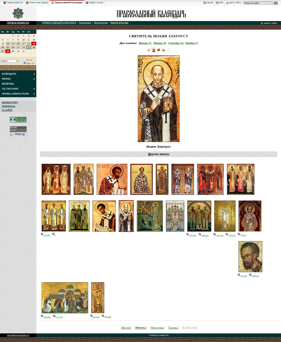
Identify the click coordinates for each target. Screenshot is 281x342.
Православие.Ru (14, 2)
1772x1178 (59, 317)
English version (96, 2)
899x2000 (108, 317)
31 (23, 51)
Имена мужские (119, 22)
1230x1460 (232, 235)
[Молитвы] (158, 51)
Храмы (173, 328)
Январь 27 (145, 43)
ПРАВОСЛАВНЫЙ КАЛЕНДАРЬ (59, 22)
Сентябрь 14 (175, 43)
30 (18, 51)
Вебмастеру (10, 102)
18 (29, 43)
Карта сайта (235, 2)
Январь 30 (159, 43)
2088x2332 (205, 235)
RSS (220, 2)
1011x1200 (219, 235)
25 (29, 47)
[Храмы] (163, 51)
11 (29, 40)
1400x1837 (255, 276)
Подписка (8, 106)
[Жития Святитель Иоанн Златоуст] (148, 51)
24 (23, 47)
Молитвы (157, 328)
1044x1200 (192, 235)
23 (18, 47)
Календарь (85, 22)
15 (13, 43)
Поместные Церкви (38, 2)
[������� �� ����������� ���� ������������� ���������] (52, 2)
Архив (210, 2)
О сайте (7, 110)
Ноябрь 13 (191, 43)
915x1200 (244, 276)
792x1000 (47, 235)
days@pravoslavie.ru (18, 335)
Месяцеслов (100, 22)
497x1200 (96, 317)
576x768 (243, 235)
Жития (126, 328)
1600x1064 (47, 317)
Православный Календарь (69, 2)
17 (23, 43)
